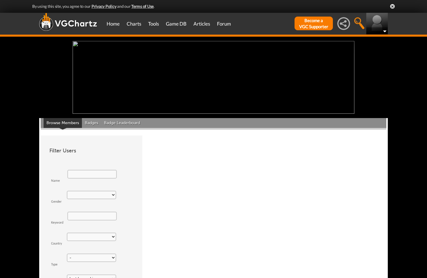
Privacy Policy (104, 6)
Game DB (176, 24)
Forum (224, 24)
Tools (153, 24)
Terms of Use (142, 6)
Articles (201, 24)
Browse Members (62, 122)
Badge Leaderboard (122, 122)
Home (113, 24)
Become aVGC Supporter (313, 23)
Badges (91, 122)
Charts (134, 24)
